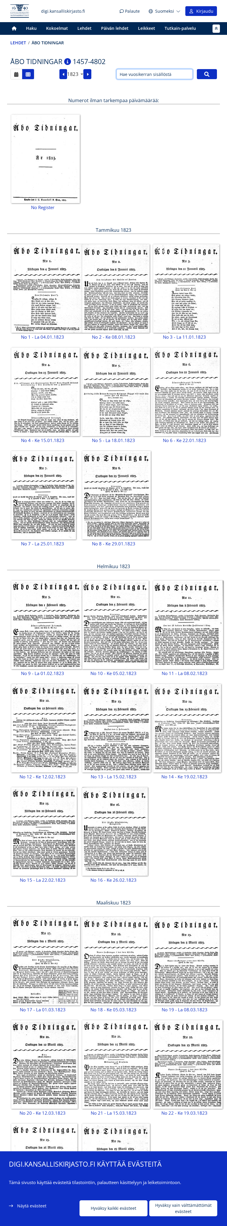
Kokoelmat (57, 28)
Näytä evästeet (31, 1206)
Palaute (132, 11)
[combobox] (75, 74)
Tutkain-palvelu (180, 28)
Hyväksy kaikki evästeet (113, 1208)
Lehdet (84, 28)
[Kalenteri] (16, 74)
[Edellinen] (63, 74)
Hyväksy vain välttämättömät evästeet (183, 1208)
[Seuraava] (87, 74)
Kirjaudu (203, 11)
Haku (31, 28)
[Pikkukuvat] (28, 74)
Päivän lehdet (115, 28)
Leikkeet (146, 28)
